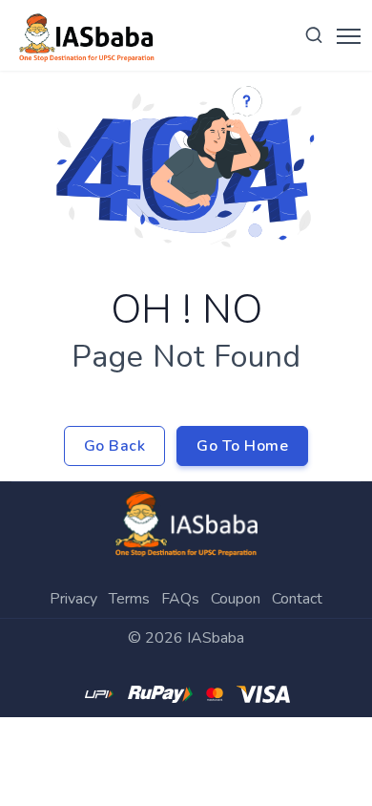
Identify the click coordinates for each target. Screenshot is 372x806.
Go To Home (242, 445)
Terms (129, 598)
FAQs (180, 598)
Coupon (235, 598)
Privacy (73, 598)
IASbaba (215, 637)
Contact (297, 598)
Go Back (115, 445)
